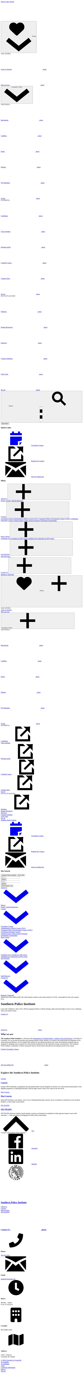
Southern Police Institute (9, 875)
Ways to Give (22, 85)
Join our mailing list (24, 1065)
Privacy (3, 1369)
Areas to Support (23, 69)
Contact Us (4, 1014)
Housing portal (23, 247)
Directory (21, 343)
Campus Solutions (24, 358)
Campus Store (23, 278)
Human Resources (24, 327)
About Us (21, 1030)
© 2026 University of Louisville (11, 1360)
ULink (20, 198)
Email (20, 151)
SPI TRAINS (6, 1109)
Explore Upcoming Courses (10, 1049)
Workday (21, 312)
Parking (20, 167)
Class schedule (23, 231)
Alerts (3, 1366)
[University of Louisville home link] (41, 20)
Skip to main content (7, 2)
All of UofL (21, 875)
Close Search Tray (7, 886)
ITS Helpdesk (22, 183)
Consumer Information (8, 1367)
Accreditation (5, 1364)
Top (32, 1131)
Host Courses (6, 1096)
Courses (4, 1083)
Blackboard (22, 120)
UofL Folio (22, 374)
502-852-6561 (5, 1255)
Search (4, 879)
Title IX (3, 1371)
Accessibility (5, 1362)
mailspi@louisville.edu (8, 1279)
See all (20, 294)
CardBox (21, 136)
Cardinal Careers (23, 263)
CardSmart (21, 216)
